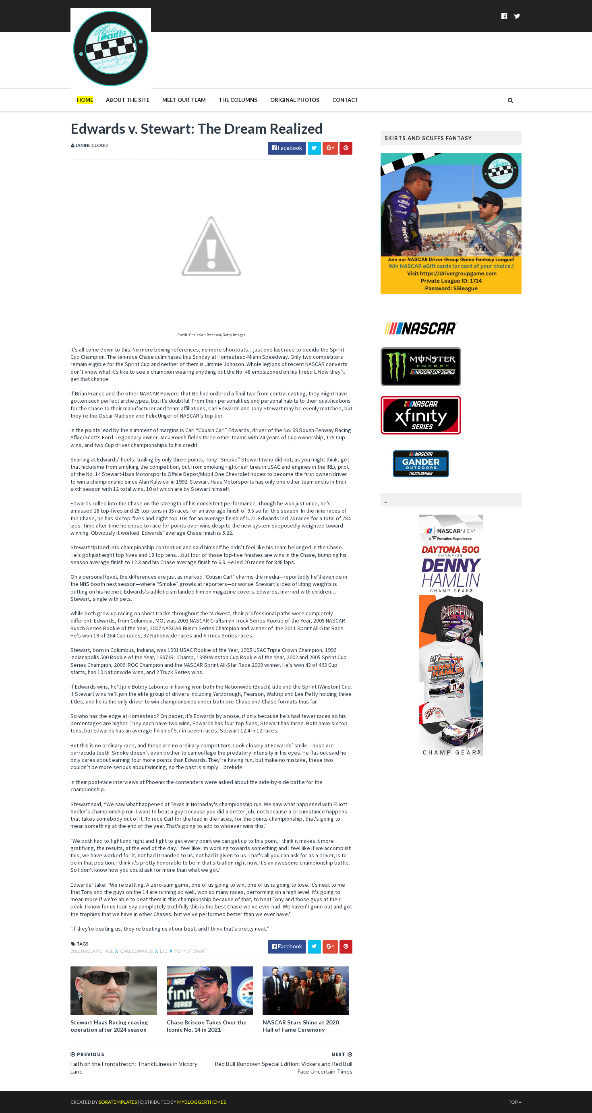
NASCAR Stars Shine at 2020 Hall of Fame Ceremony (301, 1026)
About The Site (127, 100)
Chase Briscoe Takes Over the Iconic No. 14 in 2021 (206, 1026)
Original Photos (294, 100)
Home (85, 100)
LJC (164, 951)
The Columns (238, 100)
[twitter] (517, 15)
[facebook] (504, 15)
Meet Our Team (184, 100)
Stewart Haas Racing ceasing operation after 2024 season (109, 1026)
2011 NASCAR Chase (92, 951)
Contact (345, 100)
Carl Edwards (137, 951)
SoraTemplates (118, 1102)
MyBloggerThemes (201, 1102)
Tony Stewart (190, 951)
